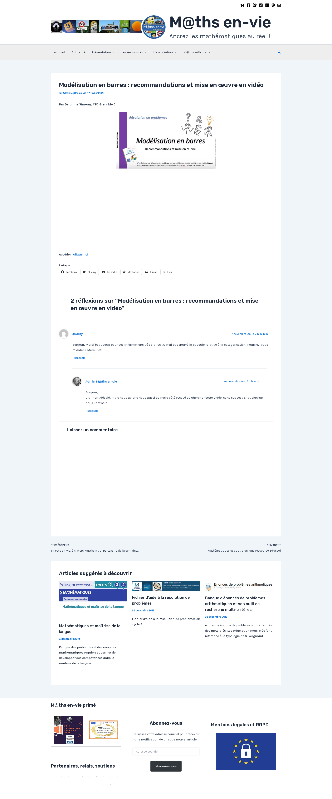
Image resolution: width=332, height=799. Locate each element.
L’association (163, 52)
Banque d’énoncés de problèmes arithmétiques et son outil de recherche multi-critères (235, 604)
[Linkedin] (267, 5)
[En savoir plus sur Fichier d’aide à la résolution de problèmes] (166, 586)
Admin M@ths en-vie (101, 381)
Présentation (101, 52)
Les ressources (132, 52)
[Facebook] (249, 5)
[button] (113, 52)
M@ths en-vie (220, 22)
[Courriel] (279, 5)
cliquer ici (80, 254)
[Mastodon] (273, 5)
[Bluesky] (242, 5)
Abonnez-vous (166, 766)
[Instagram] (261, 5)
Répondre (79, 357)
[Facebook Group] (255, 5)
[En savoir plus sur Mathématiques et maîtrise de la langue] (93, 600)
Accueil (59, 52)
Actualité (78, 52)
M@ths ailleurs (194, 52)
